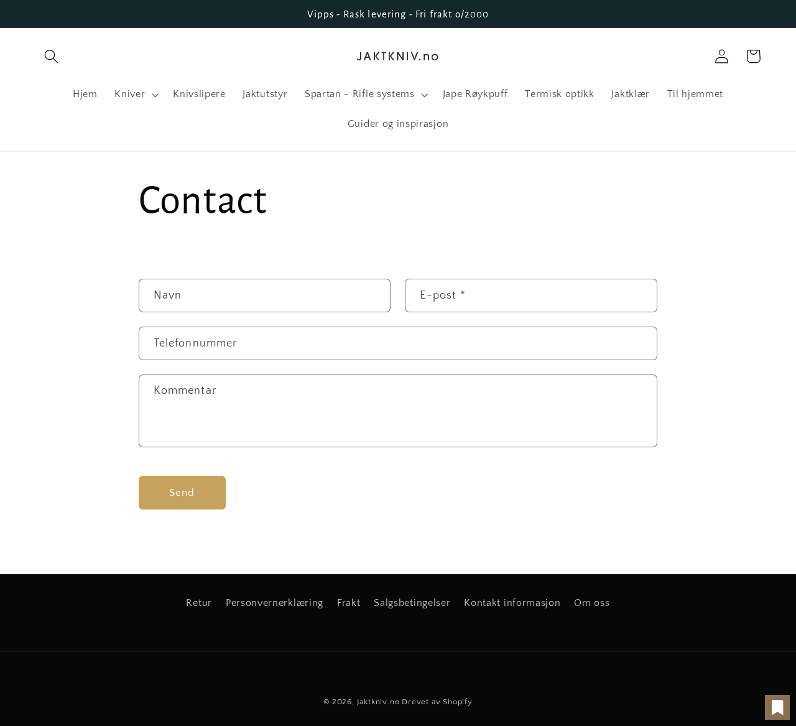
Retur (198, 602)
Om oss (591, 602)
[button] (52, 56)
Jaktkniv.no (378, 701)
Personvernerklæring (274, 602)
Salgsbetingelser (412, 602)
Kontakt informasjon (512, 602)
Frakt (348, 602)
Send (182, 492)
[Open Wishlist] (777, 707)
